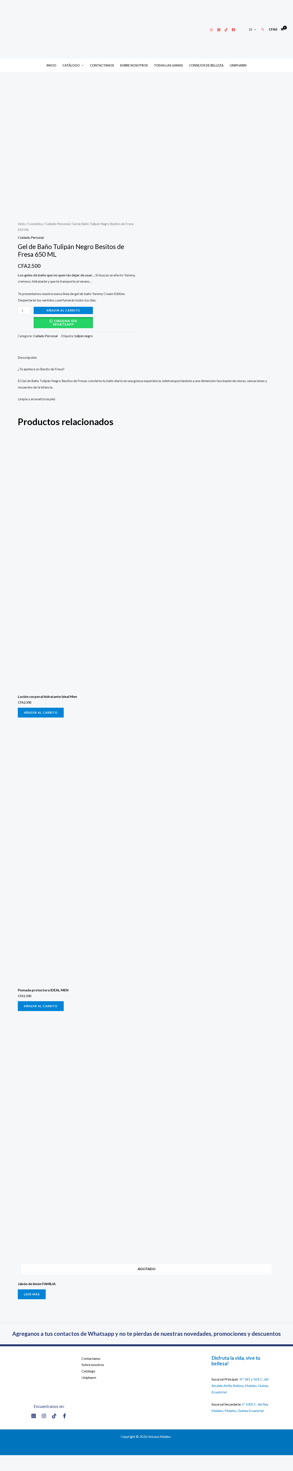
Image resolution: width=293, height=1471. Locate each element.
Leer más (32, 1294)
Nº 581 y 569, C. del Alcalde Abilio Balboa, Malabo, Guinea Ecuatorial (240, 1385)
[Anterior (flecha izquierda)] (6, 1467)
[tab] (27, 357)
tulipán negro (83, 336)
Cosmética (35, 224)
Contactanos (102, 65)
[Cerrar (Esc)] (6, 1459)
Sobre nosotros (134, 65)
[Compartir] (19, 1459)
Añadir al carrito (63, 310)
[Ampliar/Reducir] (44, 1459)
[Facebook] (233, 30)
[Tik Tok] (226, 30)
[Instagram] (219, 30)
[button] (254, 29)
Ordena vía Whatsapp (65, 322)
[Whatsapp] (211, 30)
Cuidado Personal (57, 224)
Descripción (27, 357)
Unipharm (238, 65)
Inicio (51, 65)
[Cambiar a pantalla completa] (31, 1459)
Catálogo (71, 65)
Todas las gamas (168, 65)
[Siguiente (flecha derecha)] (19, 1467)
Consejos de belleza (206, 65)
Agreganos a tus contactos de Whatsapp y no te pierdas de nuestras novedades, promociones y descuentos (146, 1333)
